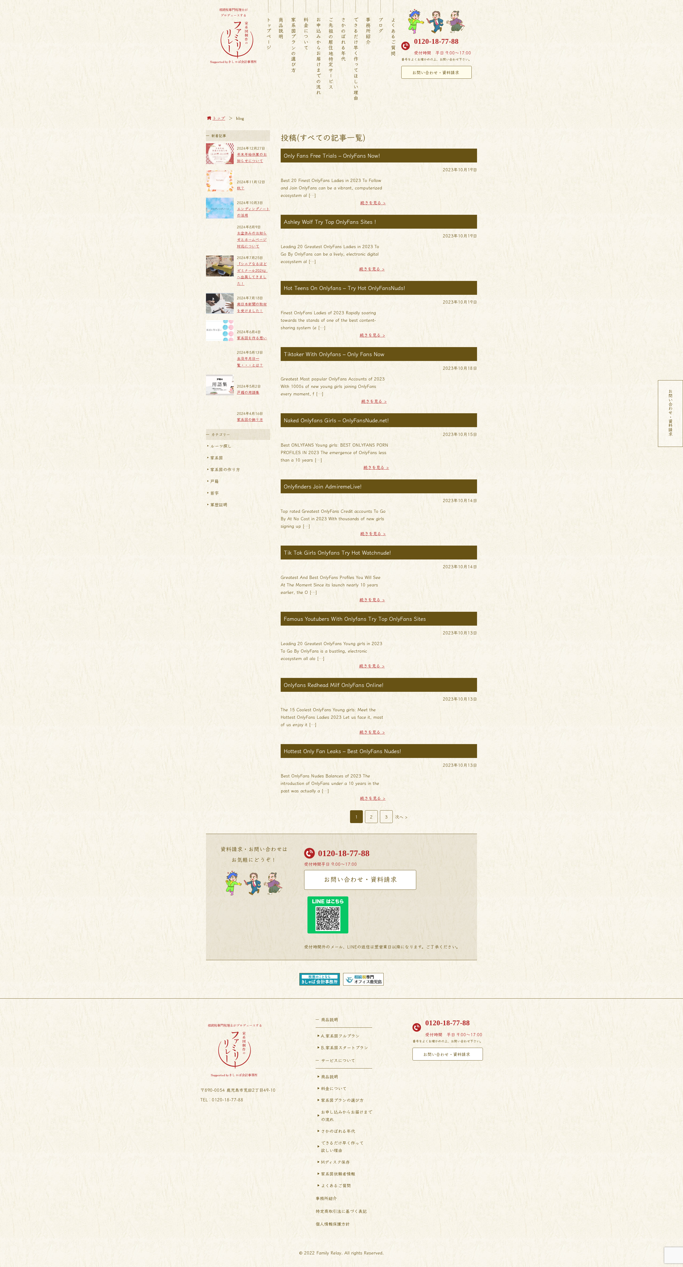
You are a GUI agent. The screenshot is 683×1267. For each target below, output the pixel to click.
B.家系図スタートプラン (344, 1047)
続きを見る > (373, 202)
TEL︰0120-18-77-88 (221, 1099)
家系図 (216, 457)
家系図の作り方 (225, 469)
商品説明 (280, 28)
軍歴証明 (218, 504)
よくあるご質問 (393, 36)
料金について (306, 34)
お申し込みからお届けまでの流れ (346, 1115)
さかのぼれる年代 (343, 39)
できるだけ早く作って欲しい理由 (342, 1146)
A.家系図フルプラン (340, 1035)
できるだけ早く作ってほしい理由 (355, 59)
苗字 (214, 493)
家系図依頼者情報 (338, 1173)
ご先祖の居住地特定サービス (330, 53)
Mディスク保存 (335, 1162)
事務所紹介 (368, 31)
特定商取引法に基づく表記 (341, 1211)
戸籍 (214, 481)
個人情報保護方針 (333, 1224)
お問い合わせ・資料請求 (435, 72)
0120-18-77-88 (436, 41)
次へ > (401, 816)
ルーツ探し (221, 446)
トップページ (268, 34)
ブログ (380, 25)
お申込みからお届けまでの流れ (318, 56)
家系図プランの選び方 (293, 45)
